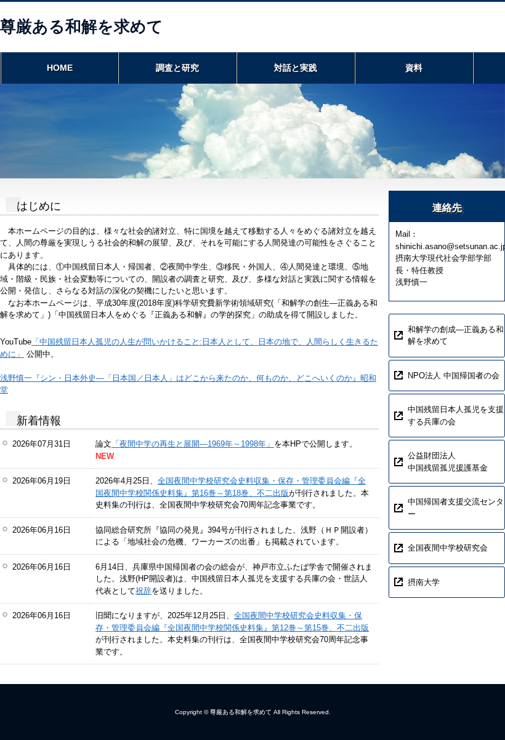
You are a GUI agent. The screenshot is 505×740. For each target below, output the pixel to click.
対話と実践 (295, 68)
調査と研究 (177, 68)
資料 (413, 68)
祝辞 (143, 590)
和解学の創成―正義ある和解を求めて (456, 335)
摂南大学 (424, 582)
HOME (60, 68)
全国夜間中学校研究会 (448, 547)
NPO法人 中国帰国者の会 (453, 375)
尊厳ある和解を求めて (81, 26)
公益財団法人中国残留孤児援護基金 (448, 461)
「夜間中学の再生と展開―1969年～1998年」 (192, 443)
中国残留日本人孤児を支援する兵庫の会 (456, 415)
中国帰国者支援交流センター (456, 508)
